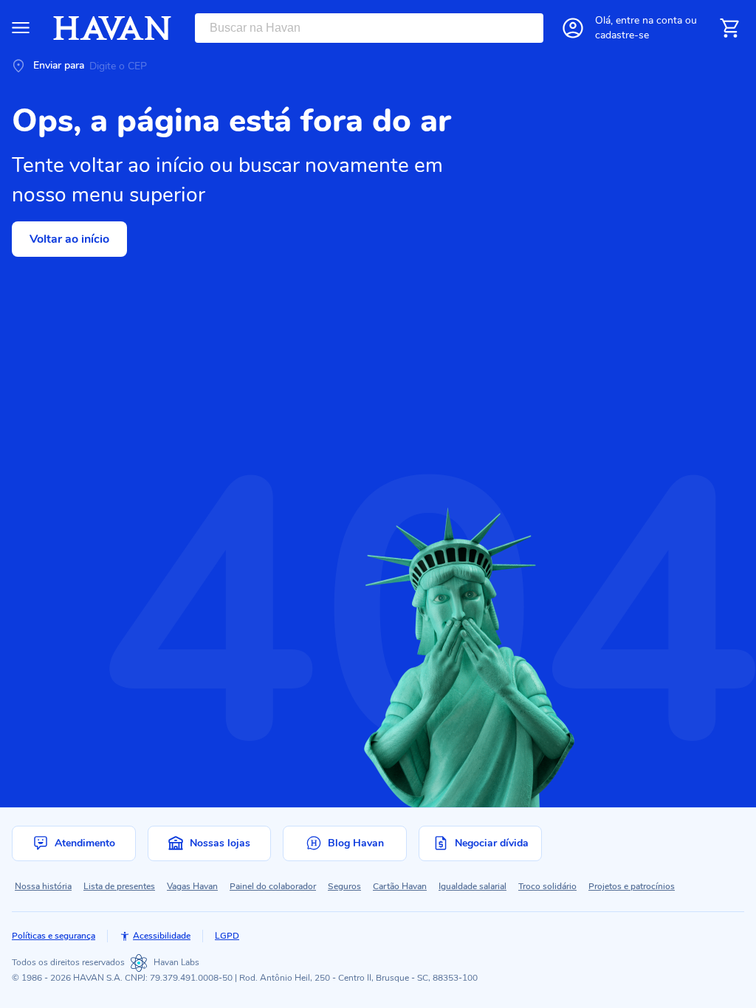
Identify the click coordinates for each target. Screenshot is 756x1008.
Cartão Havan (400, 886)
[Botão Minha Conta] (573, 28)
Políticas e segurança (53, 936)
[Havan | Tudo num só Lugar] (112, 28)
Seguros (344, 886)
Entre (649, 20)
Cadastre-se (622, 35)
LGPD (227, 936)
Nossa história (43, 886)
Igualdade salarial (472, 886)
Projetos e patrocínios (631, 886)
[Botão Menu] (20, 28)
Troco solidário (547, 886)
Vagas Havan (192, 886)
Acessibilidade (161, 936)
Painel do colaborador (273, 886)
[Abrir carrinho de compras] (729, 28)
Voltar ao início (69, 239)
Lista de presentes (119, 886)
